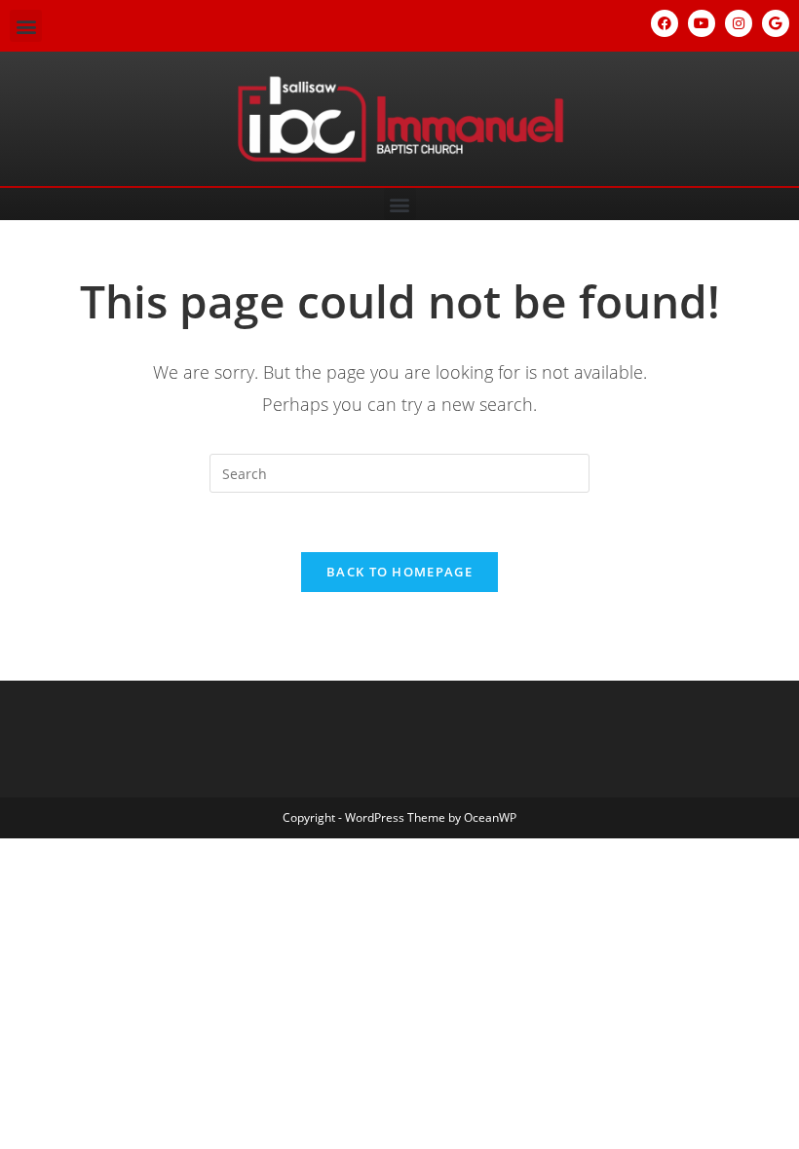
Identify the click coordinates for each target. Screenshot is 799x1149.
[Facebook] (664, 23)
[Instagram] (738, 23)
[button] (26, 26)
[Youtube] (701, 23)
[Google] (775, 23)
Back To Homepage (399, 571)
